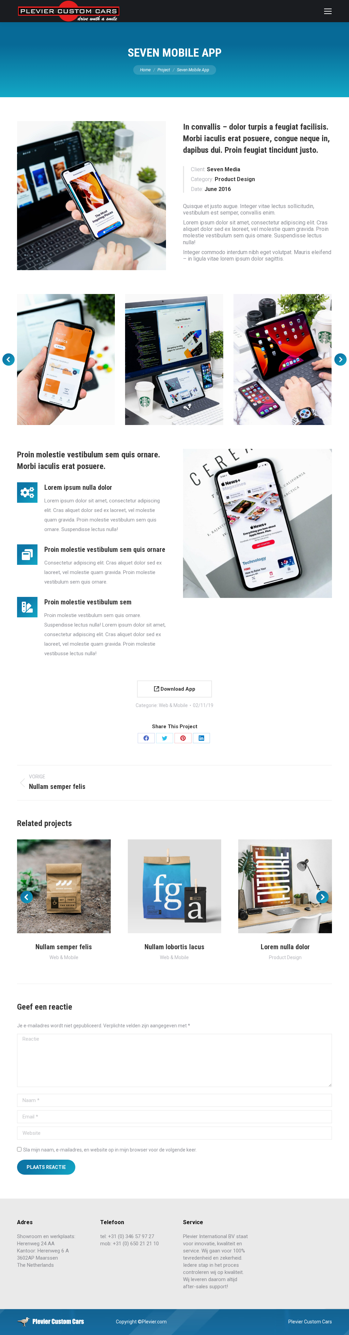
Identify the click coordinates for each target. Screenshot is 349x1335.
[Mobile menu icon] (328, 11)
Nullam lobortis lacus (174, 947)
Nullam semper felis (63, 947)
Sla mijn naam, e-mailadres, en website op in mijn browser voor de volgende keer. (110, 1150)
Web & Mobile (173, 705)
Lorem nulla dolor (285, 947)
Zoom (54, 886)
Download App (177, 689)
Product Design (285, 957)
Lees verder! (72, 886)
